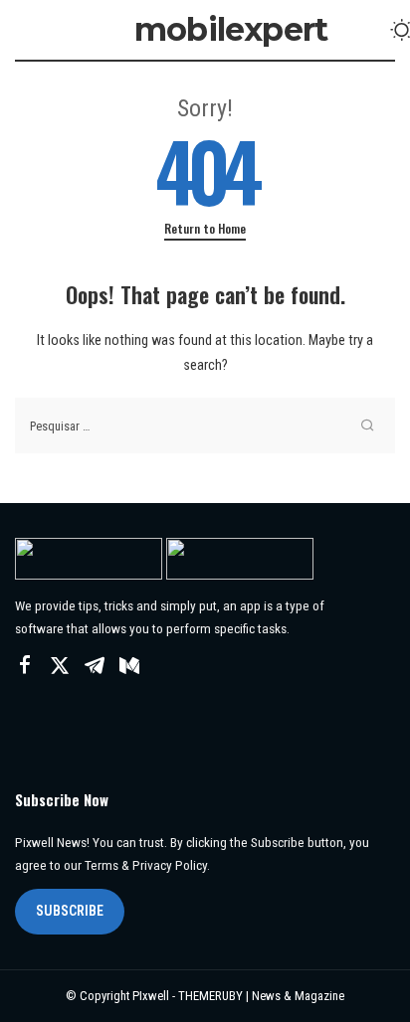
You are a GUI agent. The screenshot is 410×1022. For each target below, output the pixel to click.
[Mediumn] (129, 666)
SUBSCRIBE (69, 911)
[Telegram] (94, 666)
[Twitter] (60, 666)
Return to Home (205, 229)
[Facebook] (25, 666)
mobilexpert (230, 29)
